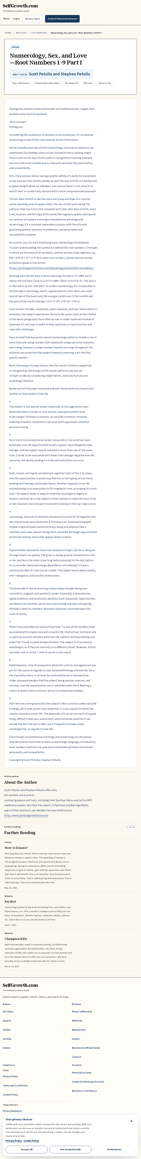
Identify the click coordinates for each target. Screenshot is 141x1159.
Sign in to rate (104, 83)
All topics (8, 1011)
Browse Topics (32, 18)
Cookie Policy (10, 1095)
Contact (76, 1057)
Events (76, 1039)
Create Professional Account (88, 1082)
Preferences (114, 1149)
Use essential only (70, 1149)
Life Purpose (39, 32)
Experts (7, 1021)
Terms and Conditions (15, 1085)
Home (8, 32)
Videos (6, 1048)
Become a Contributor (84, 1091)
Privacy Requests (12, 1111)
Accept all (26, 1149)
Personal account (81, 1073)
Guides (7, 1030)
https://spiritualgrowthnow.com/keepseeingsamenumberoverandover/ (51, 268)
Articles (21, 32)
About (6, 18)
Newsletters (79, 1030)
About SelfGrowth (82, 1011)
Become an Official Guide (86, 1048)
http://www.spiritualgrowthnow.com (26, 815)
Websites (77, 1021)
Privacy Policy (10, 1076)
